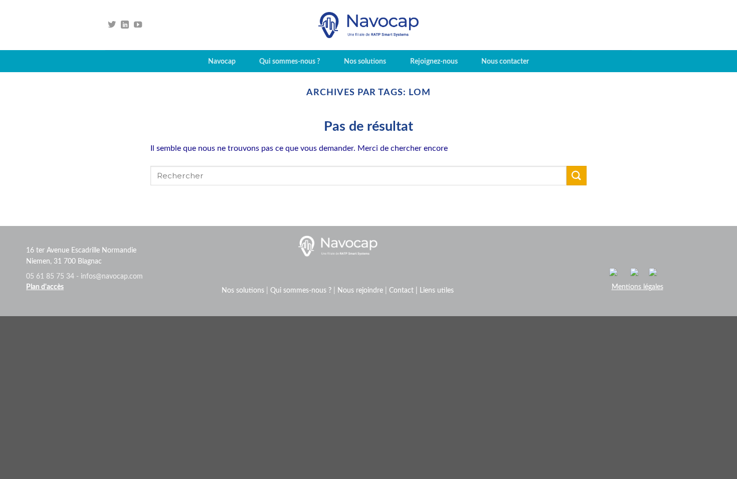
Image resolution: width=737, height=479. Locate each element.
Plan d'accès (45, 287)
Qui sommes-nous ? (289, 61)
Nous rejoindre (360, 290)
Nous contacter (505, 61)
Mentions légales (637, 287)
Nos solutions (365, 61)
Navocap (222, 61)
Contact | (404, 290)
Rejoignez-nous (434, 61)
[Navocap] (368, 25)
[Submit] (577, 175)
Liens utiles (437, 290)
